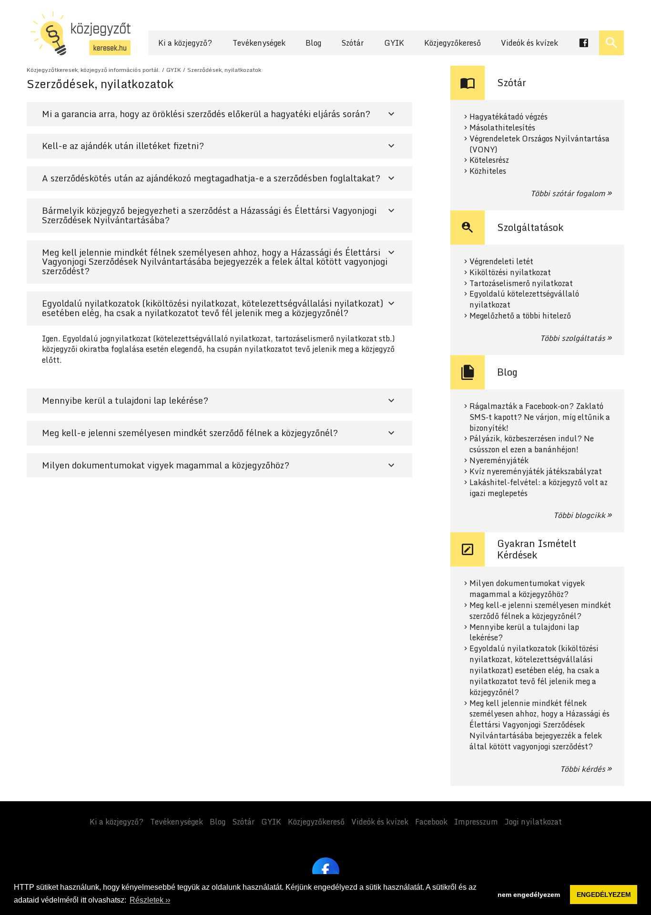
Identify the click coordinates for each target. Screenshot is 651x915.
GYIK (394, 43)
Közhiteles (487, 171)
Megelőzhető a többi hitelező (520, 315)
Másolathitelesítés (502, 127)
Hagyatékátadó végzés (508, 116)
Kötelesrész (489, 160)
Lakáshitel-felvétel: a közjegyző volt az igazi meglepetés (538, 488)
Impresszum (476, 822)
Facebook (431, 822)
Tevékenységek (259, 43)
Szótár (352, 43)
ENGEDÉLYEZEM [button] (604, 894)
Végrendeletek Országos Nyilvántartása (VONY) (539, 144)
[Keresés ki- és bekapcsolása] (611, 42)
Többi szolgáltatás (572, 338)
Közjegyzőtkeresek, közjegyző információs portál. (93, 70)
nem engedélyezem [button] (529, 894)
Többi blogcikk (579, 515)
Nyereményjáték (499, 460)
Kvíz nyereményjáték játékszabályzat (535, 471)
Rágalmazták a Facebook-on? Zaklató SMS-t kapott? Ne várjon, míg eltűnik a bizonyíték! (539, 417)
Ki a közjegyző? (185, 43)
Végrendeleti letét (501, 261)
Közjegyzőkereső (452, 43)
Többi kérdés (582, 769)
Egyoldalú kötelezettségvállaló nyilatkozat (524, 299)
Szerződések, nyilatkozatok (224, 70)
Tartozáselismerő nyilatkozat (521, 283)
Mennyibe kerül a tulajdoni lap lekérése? (524, 633)
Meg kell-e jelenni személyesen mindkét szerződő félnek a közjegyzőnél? (540, 611)
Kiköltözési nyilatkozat (510, 272)
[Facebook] (325, 871)
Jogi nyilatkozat (533, 822)
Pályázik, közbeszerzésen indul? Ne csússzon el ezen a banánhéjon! (531, 444)
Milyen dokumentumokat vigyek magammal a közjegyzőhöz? (527, 589)
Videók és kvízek (529, 43)
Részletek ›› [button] (150, 900)
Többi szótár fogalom (567, 193)
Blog (313, 43)
